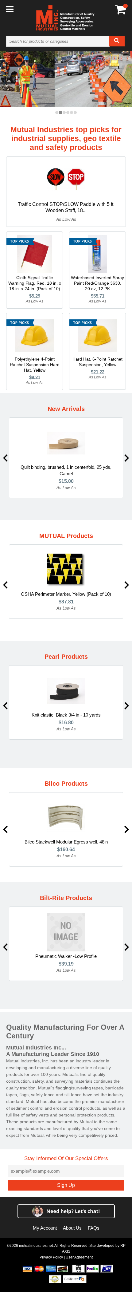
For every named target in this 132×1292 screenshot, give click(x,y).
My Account (45, 1228)
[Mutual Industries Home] (66, 30)
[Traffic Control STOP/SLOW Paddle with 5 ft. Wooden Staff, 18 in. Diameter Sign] (66, 179)
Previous (5, 458)
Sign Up (66, 1185)
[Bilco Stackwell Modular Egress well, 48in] (66, 818)
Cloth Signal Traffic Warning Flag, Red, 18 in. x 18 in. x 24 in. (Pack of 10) (34, 283)
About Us (72, 1228)
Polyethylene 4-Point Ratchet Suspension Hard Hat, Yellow (35, 365)
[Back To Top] (117, 645)
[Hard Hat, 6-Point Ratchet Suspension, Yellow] (97, 335)
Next (126, 458)
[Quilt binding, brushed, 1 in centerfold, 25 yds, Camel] (66, 443)
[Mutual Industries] (66, 79)
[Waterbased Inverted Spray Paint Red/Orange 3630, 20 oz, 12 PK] (97, 254)
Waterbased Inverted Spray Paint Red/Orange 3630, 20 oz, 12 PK (97, 283)
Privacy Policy (51, 1257)
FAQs (93, 1228)
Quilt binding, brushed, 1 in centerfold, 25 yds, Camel (66, 470)
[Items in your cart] (120, 9)
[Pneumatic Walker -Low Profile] (66, 932)
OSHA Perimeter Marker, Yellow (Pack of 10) (66, 594)
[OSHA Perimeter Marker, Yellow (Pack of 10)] (66, 570)
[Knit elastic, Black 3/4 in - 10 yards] (66, 691)
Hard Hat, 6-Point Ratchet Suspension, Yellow (97, 362)
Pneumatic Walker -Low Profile (66, 956)
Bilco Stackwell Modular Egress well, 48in (66, 841)
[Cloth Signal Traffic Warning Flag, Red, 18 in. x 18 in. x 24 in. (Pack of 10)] (34, 254)
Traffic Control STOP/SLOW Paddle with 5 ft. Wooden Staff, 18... (66, 207)
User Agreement (79, 1257)
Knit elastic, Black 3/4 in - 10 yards (66, 714)
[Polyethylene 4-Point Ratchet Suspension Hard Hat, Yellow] (34, 335)
